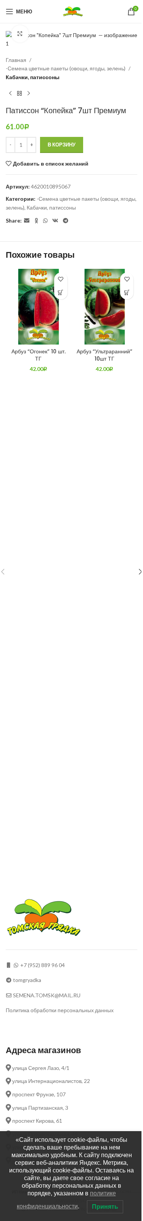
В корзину (62, 144)
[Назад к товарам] (19, 93)
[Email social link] (27, 221)
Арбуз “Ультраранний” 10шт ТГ (104, 355)
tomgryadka (27, 980)
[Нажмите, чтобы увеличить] (20, 33)
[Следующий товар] (28, 93)
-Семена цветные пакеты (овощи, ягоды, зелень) (65, 68)
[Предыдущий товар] (10, 93)
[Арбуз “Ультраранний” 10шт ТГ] (105, 307)
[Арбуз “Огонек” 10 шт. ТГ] (38, 307)
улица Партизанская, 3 (39, 1107)
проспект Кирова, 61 (36, 1120)
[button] (60, 292)
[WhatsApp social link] (45, 221)
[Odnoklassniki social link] (36, 221)
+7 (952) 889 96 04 (42, 965)
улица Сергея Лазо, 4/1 (40, 1068)
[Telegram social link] (66, 221)
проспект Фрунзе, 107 (38, 1094)
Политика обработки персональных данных (60, 1010)
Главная (16, 60)
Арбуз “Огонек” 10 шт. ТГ (38, 355)
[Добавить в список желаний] (60, 279)
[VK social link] (55, 221)
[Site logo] (74, 11)
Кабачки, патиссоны (32, 77)
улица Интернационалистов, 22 (50, 1081)
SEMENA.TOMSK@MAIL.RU (46, 995)
